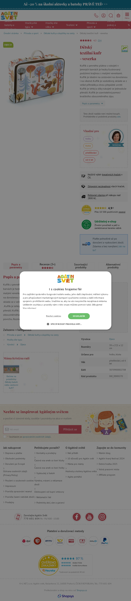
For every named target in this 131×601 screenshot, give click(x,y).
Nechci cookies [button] (53, 316)
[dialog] (65, 300)
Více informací (29, 308)
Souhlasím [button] (79, 316)
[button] (65, 324)
